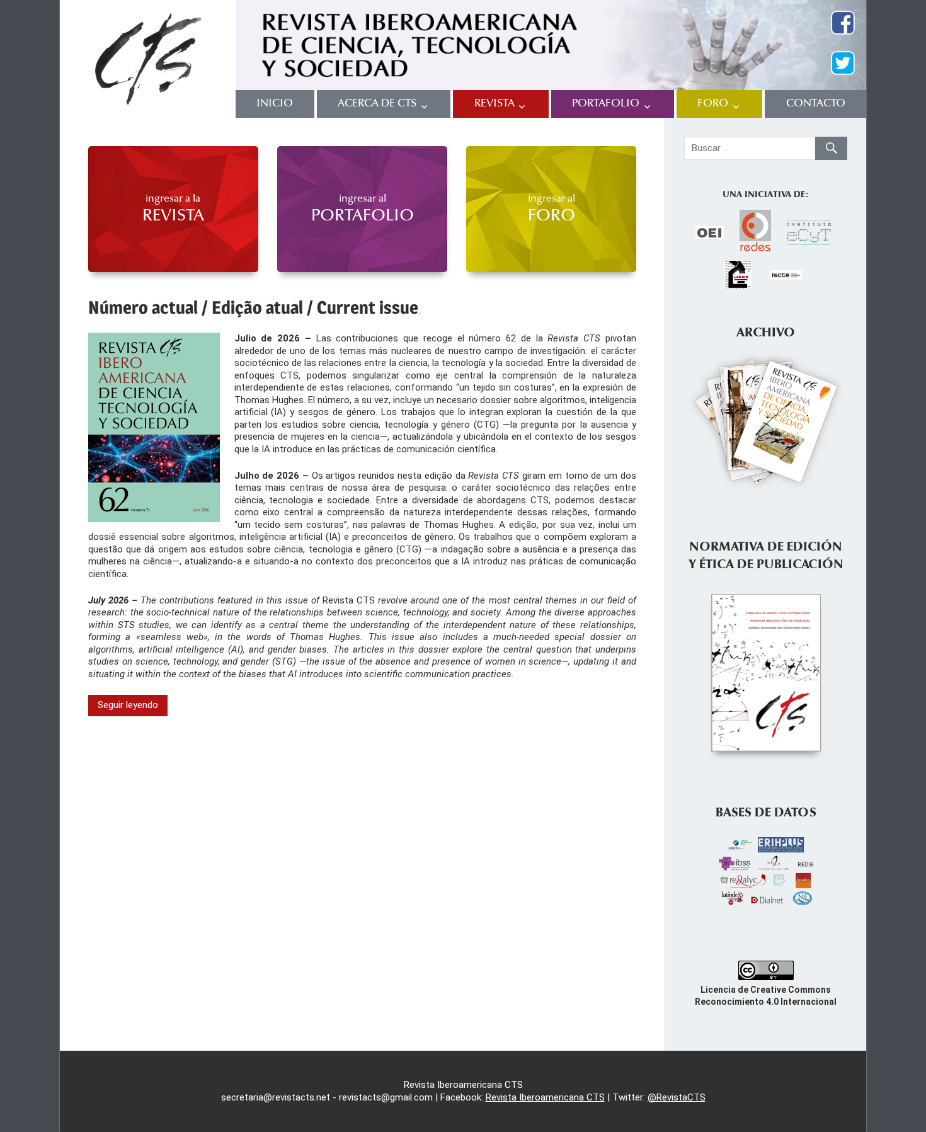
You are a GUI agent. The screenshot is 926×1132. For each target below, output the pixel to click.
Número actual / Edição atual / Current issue (253, 307)
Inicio (274, 103)
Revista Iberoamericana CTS (545, 1097)
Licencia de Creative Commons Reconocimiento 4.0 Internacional (766, 996)
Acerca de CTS (377, 103)
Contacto (815, 103)
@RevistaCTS (677, 1097)
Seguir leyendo (128, 705)
